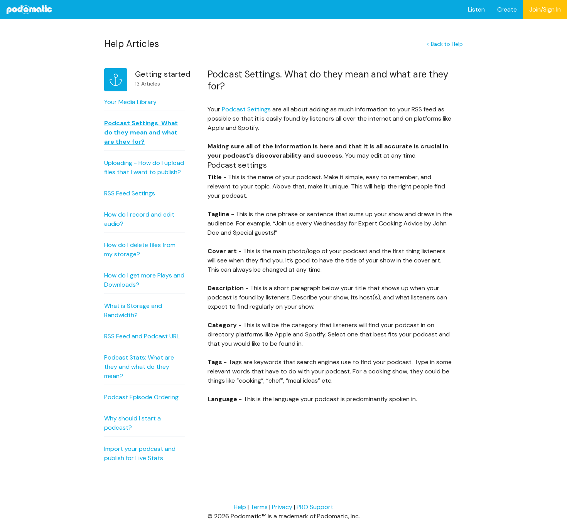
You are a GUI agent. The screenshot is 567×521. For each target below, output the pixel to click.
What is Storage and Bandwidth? (133, 310)
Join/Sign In (545, 9)
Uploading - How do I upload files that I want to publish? (144, 167)
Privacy (282, 507)
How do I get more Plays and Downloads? (144, 280)
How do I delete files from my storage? (140, 249)
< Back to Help (444, 43)
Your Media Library (130, 102)
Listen (476, 9)
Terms (259, 507)
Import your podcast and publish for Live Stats (140, 453)
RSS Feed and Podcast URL (142, 336)
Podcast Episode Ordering (141, 397)
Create (507, 9)
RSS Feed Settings (129, 193)
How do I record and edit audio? (139, 219)
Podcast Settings (245, 109)
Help (240, 507)
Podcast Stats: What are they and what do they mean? (139, 366)
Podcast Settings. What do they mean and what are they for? (141, 132)
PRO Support (315, 507)
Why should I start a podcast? (132, 423)
